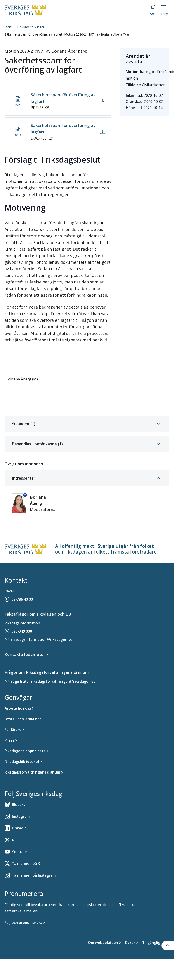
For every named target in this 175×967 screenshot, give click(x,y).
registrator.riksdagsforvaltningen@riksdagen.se (53, 681)
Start (8, 27)
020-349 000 (21, 631)
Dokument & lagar (30, 27)
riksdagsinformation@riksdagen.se (41, 639)
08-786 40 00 (22, 599)
